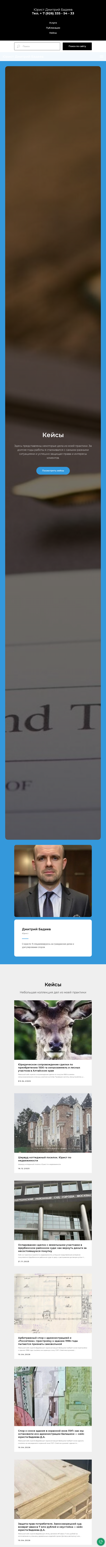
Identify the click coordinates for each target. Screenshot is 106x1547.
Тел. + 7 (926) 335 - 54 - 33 (53, 13)
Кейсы (53, 33)
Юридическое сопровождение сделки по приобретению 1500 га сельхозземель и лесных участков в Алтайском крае (49, 1067)
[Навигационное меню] (101, 56)
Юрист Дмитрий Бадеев (53, 9)
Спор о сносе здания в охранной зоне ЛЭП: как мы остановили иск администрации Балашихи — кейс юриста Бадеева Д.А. (51, 1434)
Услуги (53, 23)
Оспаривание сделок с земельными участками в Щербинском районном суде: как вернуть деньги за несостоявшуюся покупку (52, 1248)
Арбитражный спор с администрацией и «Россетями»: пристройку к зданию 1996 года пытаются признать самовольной (48, 1341)
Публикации (53, 28)
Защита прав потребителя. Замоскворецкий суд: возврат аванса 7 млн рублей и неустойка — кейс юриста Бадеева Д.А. (50, 1527)
